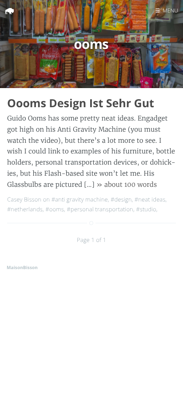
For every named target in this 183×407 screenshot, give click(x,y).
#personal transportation (100, 209)
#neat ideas (150, 199)
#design (121, 199)
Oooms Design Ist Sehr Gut (80, 103)
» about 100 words (126, 185)
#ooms (54, 209)
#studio (146, 209)
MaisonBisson (22, 267)
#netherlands (25, 209)
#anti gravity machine (80, 199)
